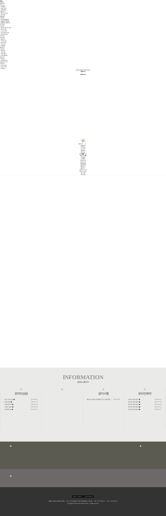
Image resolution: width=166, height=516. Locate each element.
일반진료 (2, 47)
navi (1, 0)
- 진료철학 (2, 6)
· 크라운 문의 (8, 404)
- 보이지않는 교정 (4, 32)
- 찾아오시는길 (4, 13)
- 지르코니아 (3, 40)
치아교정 (2, 24)
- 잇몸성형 (2, 45)
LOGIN (143, 2)
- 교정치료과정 (4, 34)
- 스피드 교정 (3, 31)
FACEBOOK (128, 6)
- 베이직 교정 (3, 29)
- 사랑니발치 (3, 53)
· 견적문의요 (8, 409)
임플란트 (2, 16)
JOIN (148, 2)
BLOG (135, 6)
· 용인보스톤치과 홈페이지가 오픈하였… (99, 399)
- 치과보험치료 (4, 55)
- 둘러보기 (2, 11)
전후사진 (2, 57)
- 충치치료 (2, 50)
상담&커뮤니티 (4, 62)
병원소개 (2, 3)
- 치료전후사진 (4, 60)
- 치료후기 (2, 68)
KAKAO (141, 6)
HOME (1, 2)
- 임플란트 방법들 (4, 21)
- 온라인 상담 (3, 65)
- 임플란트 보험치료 (5, 22)
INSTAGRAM (119, 6)
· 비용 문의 (7, 402)
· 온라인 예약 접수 (133, 399)
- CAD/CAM (3, 10)
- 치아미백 (2, 44)
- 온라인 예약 (3, 67)
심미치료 (2, 35)
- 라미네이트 (3, 42)
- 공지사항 (2, 14)
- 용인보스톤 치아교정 (5, 27)
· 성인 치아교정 (8, 399)
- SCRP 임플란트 (4, 19)
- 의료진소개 (3, 8)
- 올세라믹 (2, 39)
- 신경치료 (2, 52)
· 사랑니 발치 (8, 407)
